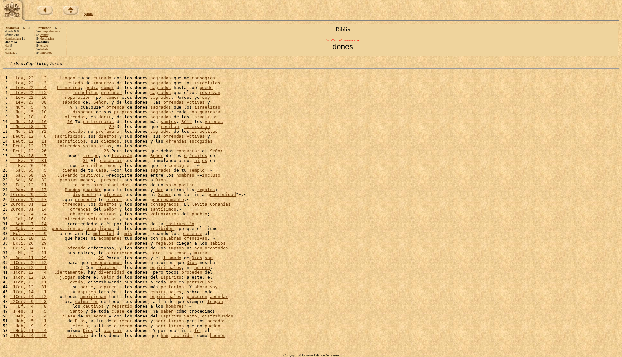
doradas (10, 52)
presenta (111, 180)
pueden (212, 325)
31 (85, 160)
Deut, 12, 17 (28, 146)
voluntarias (97, 146)
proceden (191, 272)
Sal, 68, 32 (28, 180)
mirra (200, 252)
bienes (70, 170)
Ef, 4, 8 (28, 306)
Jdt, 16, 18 (28, 218)
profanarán (109, 131)
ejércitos (195, 155)
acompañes (110, 238)
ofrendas (173, 102)
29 (111, 126)
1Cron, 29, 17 (28, 199)
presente (85, 199)
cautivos (90, 175)
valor (107, 277)
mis (128, 233)
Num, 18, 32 (28, 131)
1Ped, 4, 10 (28, 335)
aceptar (113, 330)
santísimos (163, 209)
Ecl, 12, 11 (28, 184)
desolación (47, 38)
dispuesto (84, 194)
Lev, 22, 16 (28, 97)
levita (199, 204)
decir (104, 116)
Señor (99, 102)
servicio (77, 335)
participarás (98, 121)
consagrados (164, 204)
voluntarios (164, 214)
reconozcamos (106, 262)
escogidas (201, 141)
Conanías (220, 204)
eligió (44, 45)
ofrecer (113, 194)
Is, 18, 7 (28, 155)
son (198, 248)
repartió (121, 306)
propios (123, 111)
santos (168, 121)
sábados (71, 102)
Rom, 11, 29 (28, 257)
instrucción (180, 223)
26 (106, 150)
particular (200, 282)
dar (159, 189)
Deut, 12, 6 (28, 136)
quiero (202, 267)
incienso (176, 252)
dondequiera (13, 38)
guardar (92, 189)
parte (86, 286)
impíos (176, 248)
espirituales (165, 267)
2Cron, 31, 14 (28, 209)
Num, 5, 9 (28, 107)
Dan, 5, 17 (28, 189)
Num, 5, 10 (28, 111)
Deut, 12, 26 (28, 150)
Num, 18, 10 (28, 121)
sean (91, 228)
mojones (82, 184)
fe (197, 330)
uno (193, 111)
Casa (101, 170)
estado (75, 82)
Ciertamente (68, 272)
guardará (210, 111)
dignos (106, 228)
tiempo (90, 155)
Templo (197, 170)
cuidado (102, 77)
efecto (80, 325)
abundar (219, 296)
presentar (110, 160)
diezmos (107, 136)
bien (98, 184)
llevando (67, 175)
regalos (206, 189)
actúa (76, 282)
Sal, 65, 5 (28, 170)
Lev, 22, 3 (28, 82)
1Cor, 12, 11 (28, 282)
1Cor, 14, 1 (28, 291)
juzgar (67, 277)
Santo (76, 311)
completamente (50, 31)
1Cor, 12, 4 (28, 272)
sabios (217, 243)
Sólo (186, 121)
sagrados (160, 77)
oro (157, 252)
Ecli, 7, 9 (28, 233)
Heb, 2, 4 (28, 316)
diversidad (111, 272)
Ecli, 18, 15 (28, 238)
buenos (217, 335)
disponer (83, 111)
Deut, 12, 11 (28, 141)
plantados (118, 184)
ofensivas (195, 238)
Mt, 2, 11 (28, 252)
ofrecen (123, 325)
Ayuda (88, 14)
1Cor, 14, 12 (28, 296)
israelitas (207, 82)
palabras (171, 238)
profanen (111, 92)
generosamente (167, 199)
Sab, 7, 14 (28, 223)
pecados (216, 320)
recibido (181, 335)
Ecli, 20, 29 (28, 243)
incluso (211, 175)
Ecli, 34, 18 (28, 248)
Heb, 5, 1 (28, 320)
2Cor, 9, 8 (28, 301)
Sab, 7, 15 (28, 228)
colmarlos (86, 301)
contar (44, 35)
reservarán (197, 126)
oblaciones (83, 214)
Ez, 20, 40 (28, 165)
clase (117, 311)
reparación (78, 97)
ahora (200, 286)
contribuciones (98, 165)
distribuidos (217, 316)
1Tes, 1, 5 (28, 311)
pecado (75, 131)
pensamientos (67, 228)
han (164, 335)
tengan (67, 77)
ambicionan (93, 296)
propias (69, 180)
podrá (92, 87)
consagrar (188, 150)
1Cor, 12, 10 (28, 277)
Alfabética (12, 27)
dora (8, 49)
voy (214, 286)
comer (107, 87)
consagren (180, 165)
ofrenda (115, 107)
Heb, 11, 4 (28, 330)
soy (206, 97)
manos (86, 180)
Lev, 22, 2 (28, 77)
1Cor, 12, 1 (28, 267)
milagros (96, 316)
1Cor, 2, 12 (28, 262)
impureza (46, 52)
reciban (170, 126)
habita (44, 49)
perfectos (172, 286)
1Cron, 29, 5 (28, 194)
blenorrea (68, 87)
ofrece (114, 199)
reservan (210, 92)
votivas (196, 102)
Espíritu (171, 277)
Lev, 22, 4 (28, 87)
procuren (197, 296)
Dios (161, 180)
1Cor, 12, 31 (28, 286)
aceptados (216, 248)
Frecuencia (43, 27)
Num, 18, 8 (28, 116)
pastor (186, 184)
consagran (203, 77)
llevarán (121, 155)
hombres (185, 175)
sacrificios (68, 136)
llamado (172, 257)
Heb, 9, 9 (28, 325)
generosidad (221, 194)
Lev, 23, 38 (28, 102)
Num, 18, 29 (28, 126)
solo (171, 184)
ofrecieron (119, 252)
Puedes (72, 189)
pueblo (199, 214)
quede (206, 87)
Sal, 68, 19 (28, 175)
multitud (103, 233)
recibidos (162, 228)
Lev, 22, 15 (28, 92)
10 (70, 121)
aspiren (107, 286)
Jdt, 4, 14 (28, 214)
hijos (200, 160)
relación (106, 267)
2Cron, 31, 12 (28, 204)
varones (214, 121)
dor (7, 45)
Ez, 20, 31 (28, 160)
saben (167, 311)
